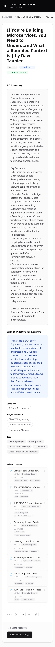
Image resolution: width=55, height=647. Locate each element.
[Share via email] (29, 614)
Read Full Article (18, 634)
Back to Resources (18, 627)
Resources (7, 16)
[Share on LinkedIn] (23, 614)
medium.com (28, 67)
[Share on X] (16, 614)
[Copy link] (35, 614)
